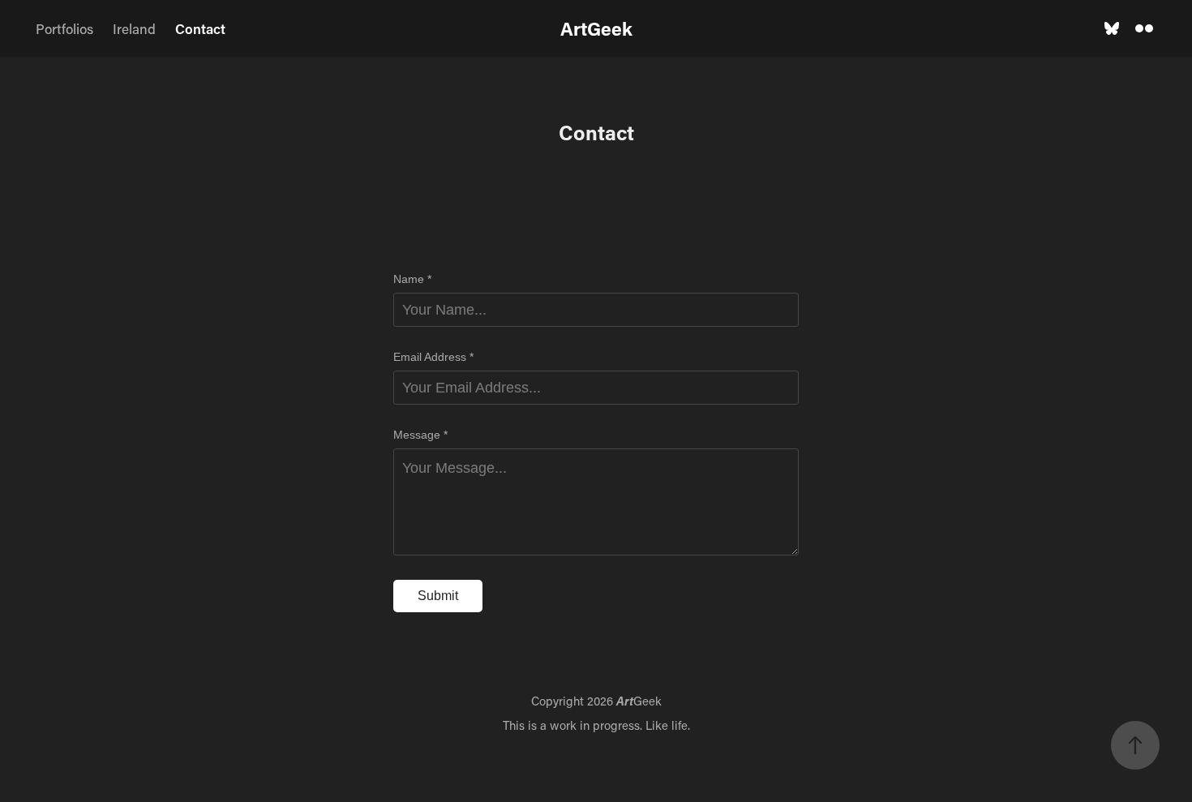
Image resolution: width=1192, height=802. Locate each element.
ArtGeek (596, 28)
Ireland (134, 28)
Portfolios (64, 28)
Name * (412, 279)
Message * (420, 434)
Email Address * (433, 356)
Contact (200, 28)
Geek (639, 701)
